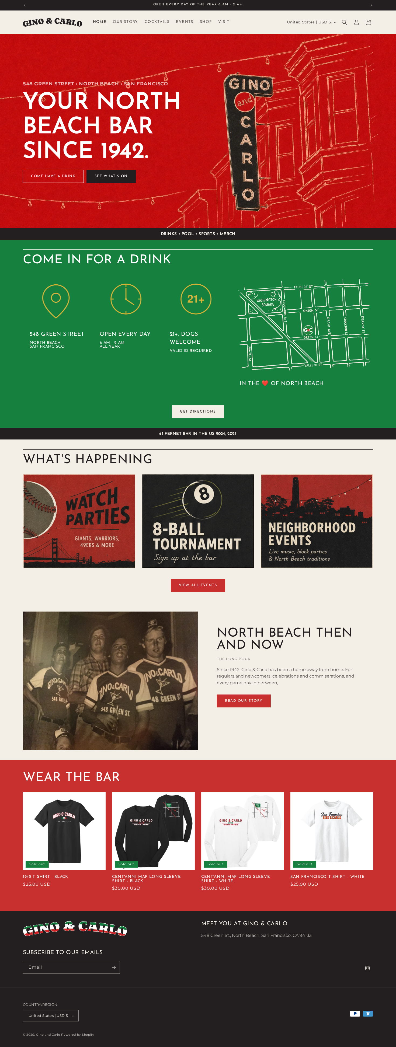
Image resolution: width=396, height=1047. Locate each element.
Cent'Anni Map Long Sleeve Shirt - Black (146, 879)
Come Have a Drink (53, 176)
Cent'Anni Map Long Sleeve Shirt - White (235, 879)
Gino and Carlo (48, 1034)
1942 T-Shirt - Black (45, 877)
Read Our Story (244, 701)
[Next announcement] (371, 5)
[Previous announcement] (25, 5)
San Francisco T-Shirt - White (327, 877)
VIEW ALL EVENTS (198, 585)
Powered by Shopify (77, 1034)
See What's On (111, 176)
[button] (344, 22)
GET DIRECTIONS (198, 411)
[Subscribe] (114, 967)
